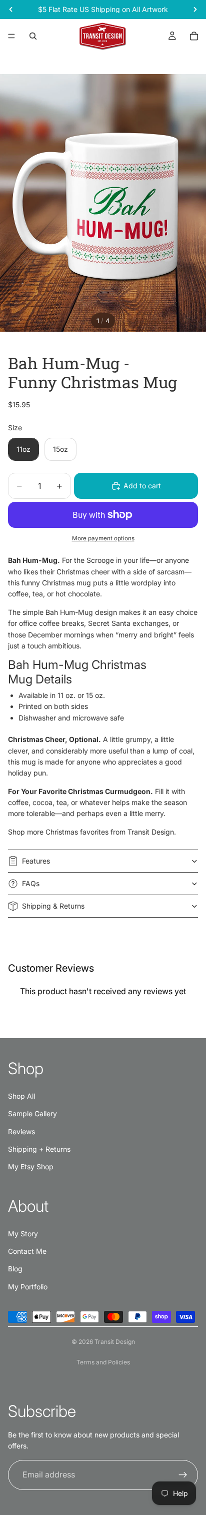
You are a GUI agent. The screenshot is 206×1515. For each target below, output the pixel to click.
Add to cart (142, 485)
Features (36, 861)
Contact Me (27, 1251)
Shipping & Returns (53, 906)
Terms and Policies (103, 1362)
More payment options (103, 538)
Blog (15, 1268)
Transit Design (114, 1341)
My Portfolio (28, 1286)
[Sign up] (183, 1474)
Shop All (21, 1096)
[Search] (33, 36)
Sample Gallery (32, 1113)
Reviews (21, 1131)
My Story (23, 1233)
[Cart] (194, 36)
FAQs (31, 883)
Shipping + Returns (39, 1149)
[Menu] (11, 36)
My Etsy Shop (31, 1166)
